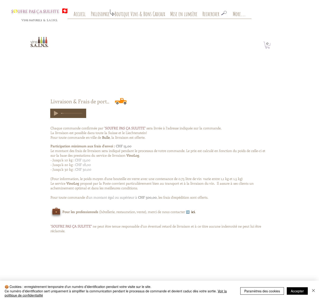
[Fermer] (313, 290)
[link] (267, 45)
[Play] (56, 113)
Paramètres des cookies (262, 291)
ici (193, 211)
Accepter (297, 291)
